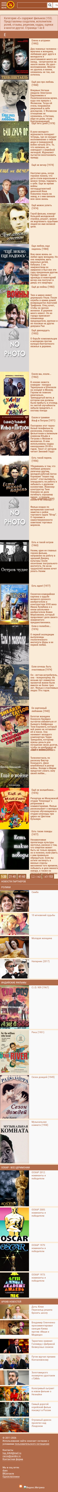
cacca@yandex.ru (12, 1456)
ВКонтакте (8, 1473)
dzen (5, 1470)
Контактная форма (13, 1459)
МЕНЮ (3, 8)
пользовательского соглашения (32, 1443)
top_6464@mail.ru (12, 1453)
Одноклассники (11, 1476)
